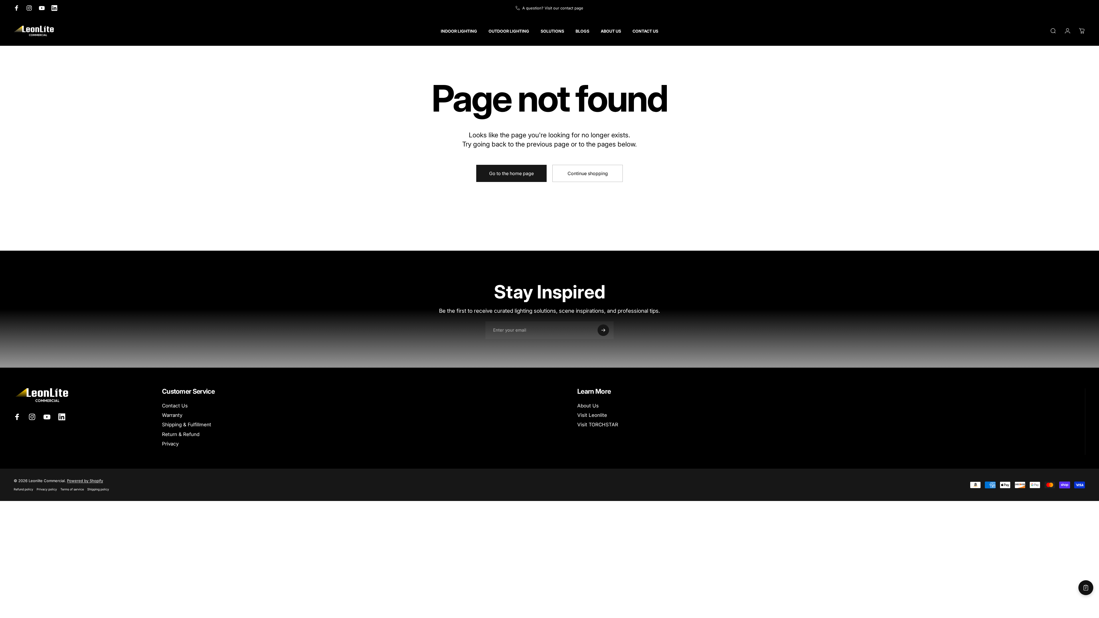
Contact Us (175, 406)
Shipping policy (98, 489)
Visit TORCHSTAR (597, 424)
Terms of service (72, 489)
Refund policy (23, 489)
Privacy (170, 444)
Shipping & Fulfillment (186, 424)
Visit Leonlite (592, 415)
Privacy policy (47, 489)
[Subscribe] (603, 330)
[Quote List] (1085, 587)
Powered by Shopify (85, 480)
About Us (588, 406)
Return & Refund (180, 434)
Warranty (172, 415)
